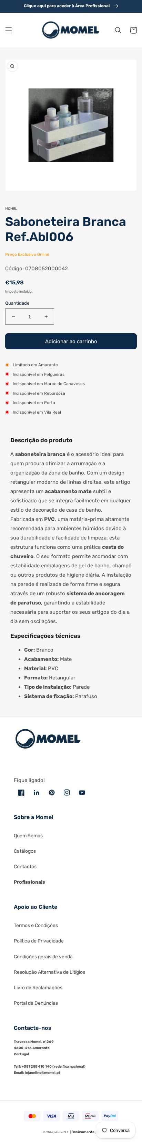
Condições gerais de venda (43, 957)
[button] (8, 30)
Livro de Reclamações (38, 988)
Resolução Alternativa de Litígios (49, 972)
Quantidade (17, 303)
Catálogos (25, 851)
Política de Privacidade (39, 941)
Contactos (25, 867)
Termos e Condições (36, 925)
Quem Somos (28, 836)
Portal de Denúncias (36, 1003)
